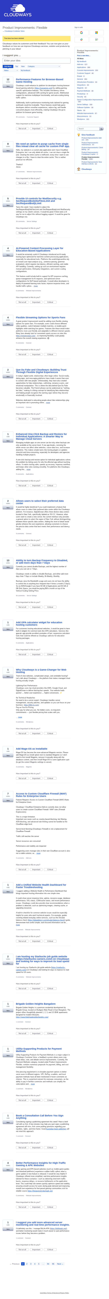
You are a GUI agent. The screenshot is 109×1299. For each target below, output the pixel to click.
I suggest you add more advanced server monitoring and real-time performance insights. (43, 1223)
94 (48, 1264)
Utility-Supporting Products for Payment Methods (39, 1049)
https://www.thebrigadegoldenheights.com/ (32, 1017)
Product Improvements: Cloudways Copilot (90, 153)
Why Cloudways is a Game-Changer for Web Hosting (41, 670)
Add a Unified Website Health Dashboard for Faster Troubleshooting (41, 886)
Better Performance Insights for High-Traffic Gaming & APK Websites (41, 1164)
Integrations (81, 85)
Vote (8, 86)
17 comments (20, 171)
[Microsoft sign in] (97, 32)
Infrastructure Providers (85, 82)
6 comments (20, 290)
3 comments (20, 767)
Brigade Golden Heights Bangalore (36, 1003)
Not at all (24, 128)
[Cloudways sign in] (97, 39)
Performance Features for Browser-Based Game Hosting (39, 80)
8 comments (20, 343)
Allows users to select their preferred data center (40, 502)
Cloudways (87, 169)
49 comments (20, 117)
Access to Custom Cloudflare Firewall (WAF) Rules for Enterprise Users (41, 794)
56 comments (20, 595)
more (36, 286)
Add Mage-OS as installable (31, 748)
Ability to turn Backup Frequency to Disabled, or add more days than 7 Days (42, 561)
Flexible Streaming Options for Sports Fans (40, 317)
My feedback (25, 70)
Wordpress (29, 722)
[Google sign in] (81, 32)
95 (53, 1264)
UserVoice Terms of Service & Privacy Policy (54, 1293)
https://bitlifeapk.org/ (58, 1228)
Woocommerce (82, 116)
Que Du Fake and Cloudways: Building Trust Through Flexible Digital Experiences (41, 371)
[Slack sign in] (81, 39)
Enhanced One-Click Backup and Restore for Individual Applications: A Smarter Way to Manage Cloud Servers (41, 436)
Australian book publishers (56, 1129)
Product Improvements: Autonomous (90, 144)
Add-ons (28, 858)
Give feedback (88, 135)
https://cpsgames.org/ (43, 88)
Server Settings (32, 221)
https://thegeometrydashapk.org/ (40, 1191)
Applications (30, 474)
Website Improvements (34, 171)
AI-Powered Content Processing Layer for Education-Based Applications (39, 249)
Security (80, 97)
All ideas (80, 58)
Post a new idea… (84, 56)
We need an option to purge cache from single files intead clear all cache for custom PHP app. (43, 145)
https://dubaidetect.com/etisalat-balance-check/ (46, 920)
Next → (60, 1264)
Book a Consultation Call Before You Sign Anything (39, 1116)
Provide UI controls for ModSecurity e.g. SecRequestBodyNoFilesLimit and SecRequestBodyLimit (39, 201)
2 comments (20, 407)
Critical (51, 128)
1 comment (19, 929)
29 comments (20, 221)
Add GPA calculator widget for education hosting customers (39, 623)
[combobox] (88, 129)
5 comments (20, 643)
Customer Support (33, 117)
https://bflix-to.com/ (31, 705)
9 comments (20, 533)
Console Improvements (85, 70)
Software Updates (83, 107)
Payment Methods (83, 91)
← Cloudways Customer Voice (14, 31)
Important (37, 128)
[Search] (101, 128)
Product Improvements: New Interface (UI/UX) (92, 163)
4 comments (20, 977)
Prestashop (81, 94)
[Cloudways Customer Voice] (17, 10)
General (28, 343)
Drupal (79, 76)
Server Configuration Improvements (90, 100)
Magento (29, 767)
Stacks (79, 110)
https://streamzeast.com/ (25, 336)
